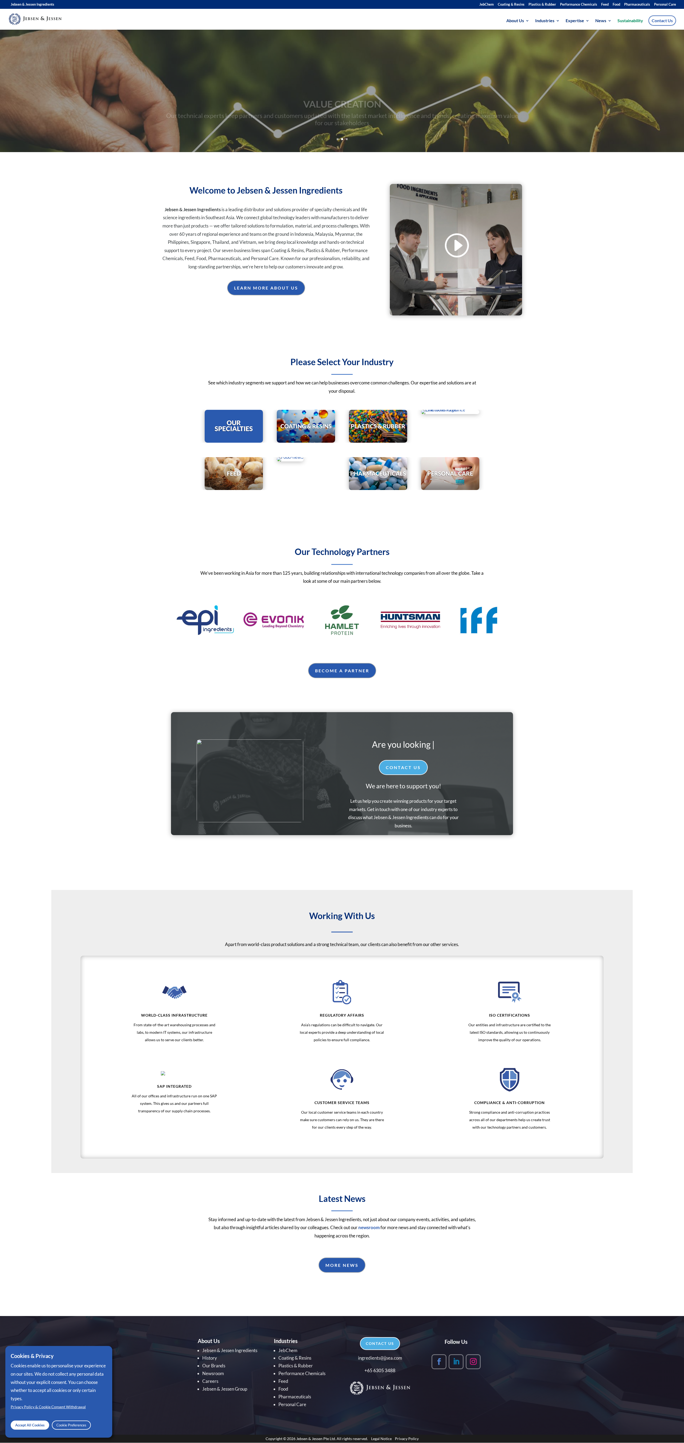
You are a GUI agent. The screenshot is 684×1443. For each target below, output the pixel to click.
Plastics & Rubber (542, 4)
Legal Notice (381, 1438)
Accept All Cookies (30, 1425)
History (209, 1358)
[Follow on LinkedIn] (456, 1361)
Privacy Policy (407, 1438)
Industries (544, 21)
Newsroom (213, 1373)
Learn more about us (266, 287)
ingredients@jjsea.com (380, 1358)
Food (616, 4)
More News (342, 1265)
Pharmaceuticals (637, 4)
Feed (605, 4)
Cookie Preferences (71, 1425)
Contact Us (662, 20)
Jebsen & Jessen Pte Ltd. (316, 1438)
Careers (210, 1381)
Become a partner (342, 670)
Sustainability (630, 21)
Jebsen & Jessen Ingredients (32, 4)
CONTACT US (380, 1343)
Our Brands (213, 1365)
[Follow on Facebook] (439, 1361)
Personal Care (665, 4)
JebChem (486, 4)
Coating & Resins (511, 4)
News (600, 21)
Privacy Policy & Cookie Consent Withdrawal (48, 1407)
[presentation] (167, 620)
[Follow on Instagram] (473, 1361)
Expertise (575, 21)
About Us (515, 21)
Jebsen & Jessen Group (224, 1389)
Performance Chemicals (578, 4)
